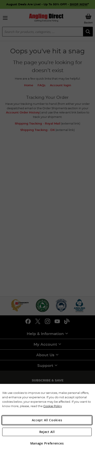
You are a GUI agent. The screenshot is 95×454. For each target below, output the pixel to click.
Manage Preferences (47, 443)
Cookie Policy (52, 406)
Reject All (47, 432)
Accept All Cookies (47, 420)
